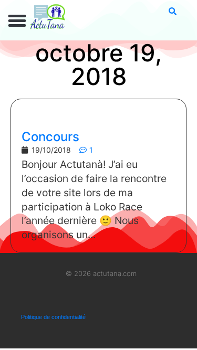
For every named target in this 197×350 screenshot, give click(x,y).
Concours (50, 136)
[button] (17, 21)
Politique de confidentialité (53, 317)
